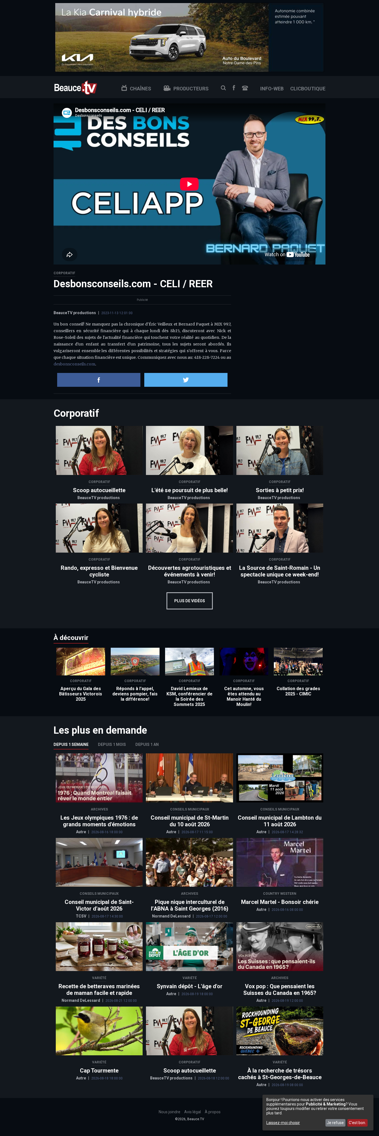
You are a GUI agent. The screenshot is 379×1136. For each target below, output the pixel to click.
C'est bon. (357, 1122)
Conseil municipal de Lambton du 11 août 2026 (280, 821)
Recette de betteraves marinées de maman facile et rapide (99, 989)
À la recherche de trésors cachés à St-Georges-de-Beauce (280, 1074)
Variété (99, 978)
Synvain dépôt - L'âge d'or (190, 986)
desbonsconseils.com (74, 364)
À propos (213, 1112)
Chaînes (140, 89)
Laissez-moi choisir (283, 1122)
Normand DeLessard (171, 916)
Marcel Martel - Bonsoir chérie (280, 902)
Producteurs (191, 89)
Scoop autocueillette (99, 490)
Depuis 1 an (147, 744)
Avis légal (192, 1112)
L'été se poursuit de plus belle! (189, 490)
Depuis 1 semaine (71, 744)
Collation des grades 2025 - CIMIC (298, 691)
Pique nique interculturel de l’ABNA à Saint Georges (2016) (189, 905)
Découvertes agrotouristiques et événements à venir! (189, 571)
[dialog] (317, 1112)
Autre (81, 832)
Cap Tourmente (99, 1070)
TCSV (81, 916)
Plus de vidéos (189, 601)
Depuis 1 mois (112, 744)
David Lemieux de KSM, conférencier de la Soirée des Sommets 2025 (189, 696)
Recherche (223, 87)
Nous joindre (245, 88)
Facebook (234, 87)
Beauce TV (76, 87)
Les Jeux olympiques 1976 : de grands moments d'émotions (99, 821)
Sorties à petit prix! (280, 490)
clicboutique (307, 89)
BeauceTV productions (75, 313)
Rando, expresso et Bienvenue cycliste (99, 571)
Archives (99, 809)
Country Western (279, 894)
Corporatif (64, 273)
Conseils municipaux (189, 809)
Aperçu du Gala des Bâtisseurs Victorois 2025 (80, 694)
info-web (272, 89)
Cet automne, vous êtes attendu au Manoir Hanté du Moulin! (244, 696)
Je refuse (335, 1122)
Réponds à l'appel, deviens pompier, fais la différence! (135, 694)
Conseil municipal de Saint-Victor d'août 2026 (99, 905)
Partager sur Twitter (186, 380)
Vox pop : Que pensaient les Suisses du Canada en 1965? (279, 989)
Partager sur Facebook (98, 380)
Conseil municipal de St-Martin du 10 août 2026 (190, 821)
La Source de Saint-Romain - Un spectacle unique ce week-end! (279, 571)
